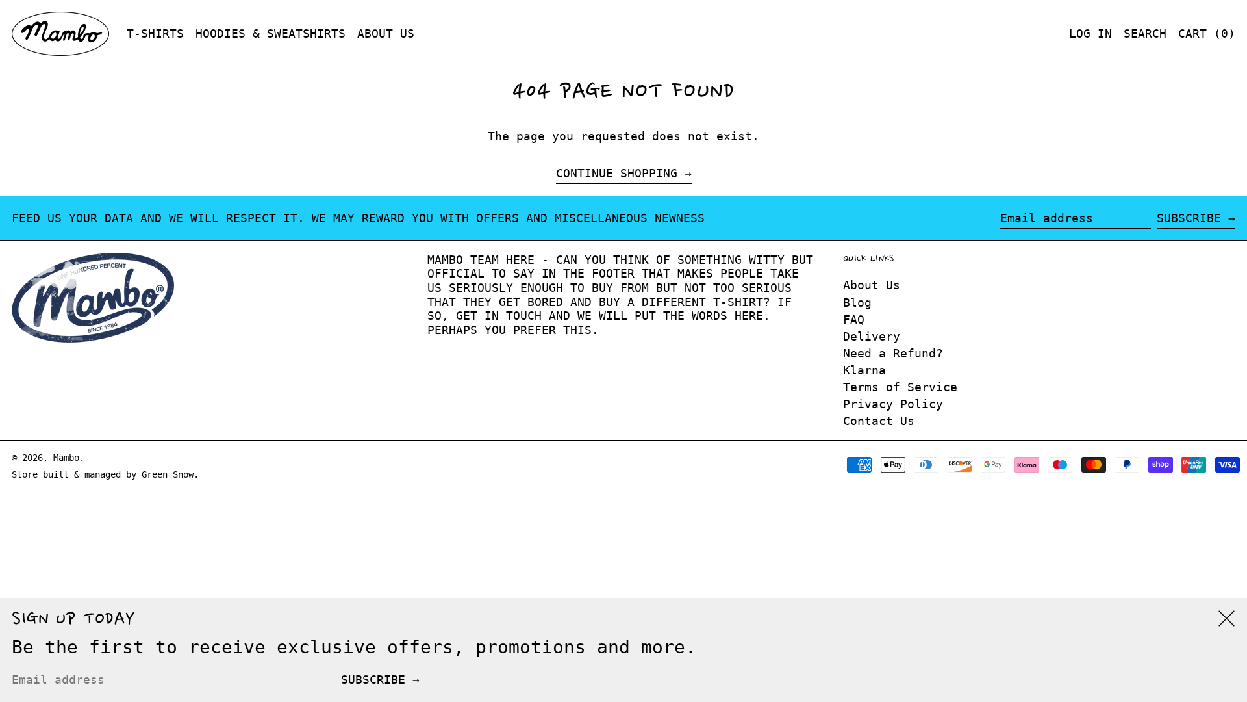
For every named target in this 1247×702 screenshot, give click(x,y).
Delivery (871, 336)
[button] (1145, 34)
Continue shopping (616, 173)
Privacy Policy (893, 404)
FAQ (853, 319)
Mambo (66, 457)
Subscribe (1189, 218)
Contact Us (878, 421)
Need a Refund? (893, 353)
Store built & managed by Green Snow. (105, 474)
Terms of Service (900, 387)
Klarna (864, 370)
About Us (871, 285)
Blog (857, 302)
